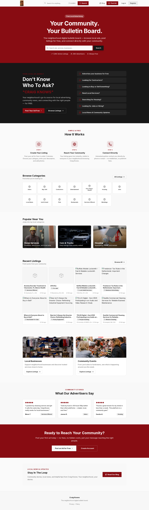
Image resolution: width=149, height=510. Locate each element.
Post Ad (113, 3)
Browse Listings (54, 111)
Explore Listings (32, 372)
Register (133, 3)
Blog (103, 3)
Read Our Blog (113, 475)
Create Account (87, 448)
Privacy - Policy (74, 504)
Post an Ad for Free (63, 448)
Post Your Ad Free (32, 111)
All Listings (118, 177)
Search (84, 3)
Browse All (118, 262)
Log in (124, 3)
